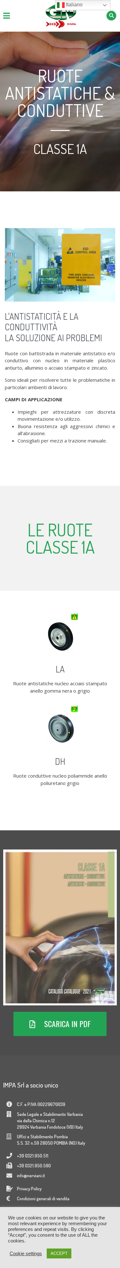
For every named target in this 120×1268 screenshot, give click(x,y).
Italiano (74, 4)
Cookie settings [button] (26, 1253)
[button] (60, 1024)
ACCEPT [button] (59, 1253)
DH (60, 761)
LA (60, 669)
